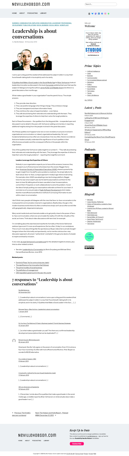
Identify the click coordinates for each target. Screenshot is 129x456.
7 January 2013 (23, 311)
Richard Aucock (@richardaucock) (29, 340)
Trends (89, 93)
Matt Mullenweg (92, 215)
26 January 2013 (24, 342)
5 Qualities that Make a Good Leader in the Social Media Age (33, 82)
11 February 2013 (24, 375)
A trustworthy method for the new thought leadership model (37, 373)
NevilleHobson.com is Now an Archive (98, 113)
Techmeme (90, 223)
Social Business (42, 25)
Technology (91, 91)
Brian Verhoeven (64, 82)
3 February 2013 (24, 361)
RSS (95, 453)
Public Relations (29, 25)
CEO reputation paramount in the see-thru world (33, 273)
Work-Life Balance (93, 95)
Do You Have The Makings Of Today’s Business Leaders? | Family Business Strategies (45, 323)
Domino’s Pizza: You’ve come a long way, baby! (32, 263)
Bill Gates (90, 200)
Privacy (86, 453)
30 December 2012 (24, 292)
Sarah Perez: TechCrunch (95, 219)
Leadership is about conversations (34, 33)
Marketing (90, 82)
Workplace (64, 25)
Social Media (54, 25)
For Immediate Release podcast (97, 80)
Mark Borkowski (92, 213)
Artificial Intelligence (93, 71)
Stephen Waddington (94, 221)
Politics (89, 84)
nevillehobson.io (92, 436)
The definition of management (27, 270)
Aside (89, 73)
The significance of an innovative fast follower (32, 265)
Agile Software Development (50, 190)
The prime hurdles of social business (29, 268)
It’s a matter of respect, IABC (27, 359)
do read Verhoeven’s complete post (33, 242)
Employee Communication (41, 23)
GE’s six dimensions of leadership (29, 387)
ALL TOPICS (88, 100)
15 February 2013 (24, 389)
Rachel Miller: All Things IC (95, 217)
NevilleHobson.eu (24, 290)
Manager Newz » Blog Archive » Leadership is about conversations (39, 309)
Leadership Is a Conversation (33, 249)
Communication (25, 23)
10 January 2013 (24, 325)
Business (15, 23)
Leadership (56, 23)
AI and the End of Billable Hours (96, 125)
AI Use (91, 453)
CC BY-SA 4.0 (70, 453)
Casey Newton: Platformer (95, 202)
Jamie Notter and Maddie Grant (51, 88)
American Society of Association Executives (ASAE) (38, 169)
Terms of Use (79, 453)
